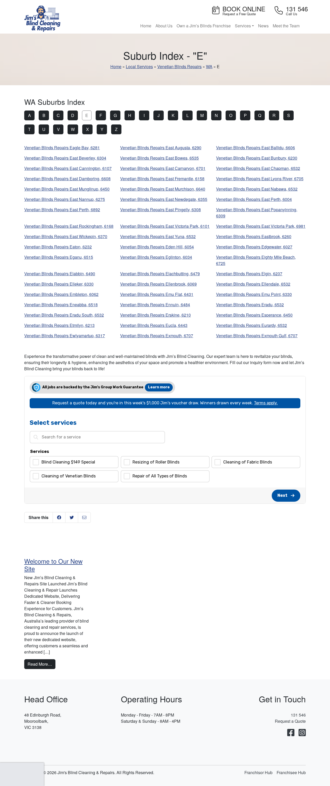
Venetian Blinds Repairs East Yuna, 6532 (158, 236)
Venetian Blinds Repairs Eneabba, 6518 (61, 305)
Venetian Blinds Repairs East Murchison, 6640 (162, 189)
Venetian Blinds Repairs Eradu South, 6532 (64, 315)
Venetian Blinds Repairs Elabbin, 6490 (59, 274)
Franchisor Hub (258, 772)
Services (243, 26)
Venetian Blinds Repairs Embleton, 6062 (61, 294)
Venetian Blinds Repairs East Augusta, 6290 (160, 148)
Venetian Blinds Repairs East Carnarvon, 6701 (162, 168)
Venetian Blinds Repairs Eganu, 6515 (58, 257)
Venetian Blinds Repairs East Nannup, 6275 (64, 199)
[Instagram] (302, 732)
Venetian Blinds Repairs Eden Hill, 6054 (157, 247)
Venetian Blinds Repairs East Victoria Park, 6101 (165, 226)
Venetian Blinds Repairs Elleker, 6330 (59, 284)
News (263, 26)
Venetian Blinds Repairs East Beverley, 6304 (65, 158)
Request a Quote (290, 721)
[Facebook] (290, 732)
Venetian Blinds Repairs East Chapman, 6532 (258, 168)
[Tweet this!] (72, 517)
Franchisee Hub (291, 772)
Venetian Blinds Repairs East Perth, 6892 (62, 210)
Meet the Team (286, 26)
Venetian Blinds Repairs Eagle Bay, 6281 (62, 148)
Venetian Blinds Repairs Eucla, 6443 (153, 325)
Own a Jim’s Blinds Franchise (204, 26)
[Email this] (84, 517)
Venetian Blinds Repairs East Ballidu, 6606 (255, 148)
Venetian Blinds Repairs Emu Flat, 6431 (156, 294)
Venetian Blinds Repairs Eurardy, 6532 (251, 325)
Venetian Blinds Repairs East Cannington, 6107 (68, 168)
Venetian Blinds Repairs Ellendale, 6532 (253, 284)
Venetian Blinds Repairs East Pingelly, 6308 (160, 210)
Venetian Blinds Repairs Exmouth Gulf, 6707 (257, 336)
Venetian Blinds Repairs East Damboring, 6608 (67, 179)
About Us (163, 26)
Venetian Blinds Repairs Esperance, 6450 (254, 315)
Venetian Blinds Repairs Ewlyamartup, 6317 (64, 336)
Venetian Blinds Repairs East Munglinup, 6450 (67, 189)
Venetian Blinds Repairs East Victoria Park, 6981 (261, 226)
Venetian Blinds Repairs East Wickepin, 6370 (65, 236)
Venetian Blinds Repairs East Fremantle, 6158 (162, 179)
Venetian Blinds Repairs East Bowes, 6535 (159, 158)
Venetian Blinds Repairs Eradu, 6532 (250, 305)
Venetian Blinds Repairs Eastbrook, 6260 (253, 236)
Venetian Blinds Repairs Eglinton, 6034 (156, 257)
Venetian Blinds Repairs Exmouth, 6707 (156, 336)
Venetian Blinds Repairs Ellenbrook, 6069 (158, 284)
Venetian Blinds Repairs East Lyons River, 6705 (259, 179)
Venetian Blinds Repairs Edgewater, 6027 (254, 247)
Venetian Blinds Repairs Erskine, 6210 (155, 315)
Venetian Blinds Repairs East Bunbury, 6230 (256, 158)
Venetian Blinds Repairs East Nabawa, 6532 (257, 189)
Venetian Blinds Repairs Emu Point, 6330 (254, 294)
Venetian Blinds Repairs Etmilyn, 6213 (59, 325)
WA (209, 66)
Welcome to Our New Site (53, 564)
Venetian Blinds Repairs (179, 66)
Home (145, 26)
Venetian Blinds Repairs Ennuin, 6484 (155, 305)
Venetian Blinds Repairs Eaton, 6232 (58, 247)
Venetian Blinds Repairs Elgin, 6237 (249, 274)
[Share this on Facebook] (59, 517)
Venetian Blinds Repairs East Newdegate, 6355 (163, 199)
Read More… (41, 664)
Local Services (139, 66)
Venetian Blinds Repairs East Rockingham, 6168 (68, 226)
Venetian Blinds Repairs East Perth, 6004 (254, 199)
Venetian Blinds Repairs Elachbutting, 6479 (160, 274)
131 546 (298, 715)
